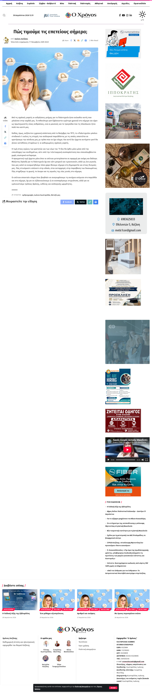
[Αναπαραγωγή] (108, 460)
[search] (4, 15)
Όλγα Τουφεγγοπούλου (59, 666)
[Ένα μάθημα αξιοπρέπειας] (57, 599)
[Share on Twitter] (74, 40)
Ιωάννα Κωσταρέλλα (42, 195)
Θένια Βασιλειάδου (69, 651)
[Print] (85, 40)
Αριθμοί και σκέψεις (86, 613)
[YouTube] (123, 15)
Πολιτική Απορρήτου (82, 686)
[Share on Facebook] (71, 40)
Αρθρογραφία (8, 609)
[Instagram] (127, 15)
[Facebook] (120, 15)
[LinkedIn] (130, 15)
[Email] (78, 40)
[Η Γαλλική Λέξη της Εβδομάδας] (19, 599)
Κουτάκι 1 (57, 609)
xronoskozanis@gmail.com (133, 662)
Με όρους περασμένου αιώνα (128, 613)
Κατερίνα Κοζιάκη (45, 666)
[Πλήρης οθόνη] (146, 460)
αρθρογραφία (27, 195)
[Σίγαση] (143, 460)
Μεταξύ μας (55, 195)
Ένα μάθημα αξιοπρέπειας (52, 613)
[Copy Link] (82, 40)
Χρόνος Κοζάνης (21, 39)
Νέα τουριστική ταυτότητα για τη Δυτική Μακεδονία (127, 531)
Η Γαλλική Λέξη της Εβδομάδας (119, 507)
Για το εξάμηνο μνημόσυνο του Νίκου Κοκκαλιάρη (126, 519)
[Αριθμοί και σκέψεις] (94, 599)
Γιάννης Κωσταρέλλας (46, 651)
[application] (127, 449)
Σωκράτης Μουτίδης (57, 651)
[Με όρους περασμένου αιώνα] (132, 599)
